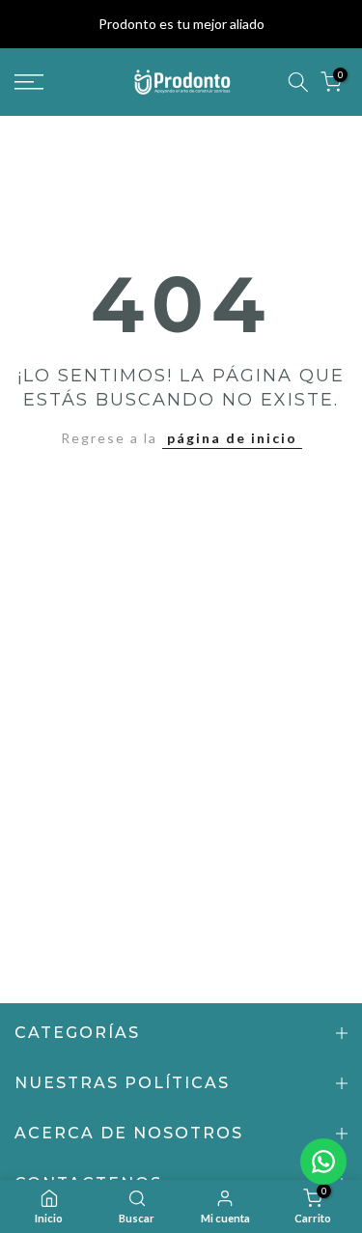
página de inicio (232, 438)
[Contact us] (323, 1161)
